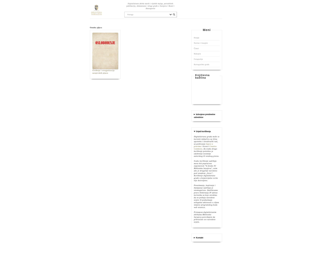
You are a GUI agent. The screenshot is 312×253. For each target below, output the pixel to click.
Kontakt (199, 238)
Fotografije (198, 59)
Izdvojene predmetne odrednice (204, 115)
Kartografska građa (201, 64)
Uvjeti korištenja (203, 131)
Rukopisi (197, 54)
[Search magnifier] (174, 14)
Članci (196, 48)
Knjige (196, 38)
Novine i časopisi (201, 43)
